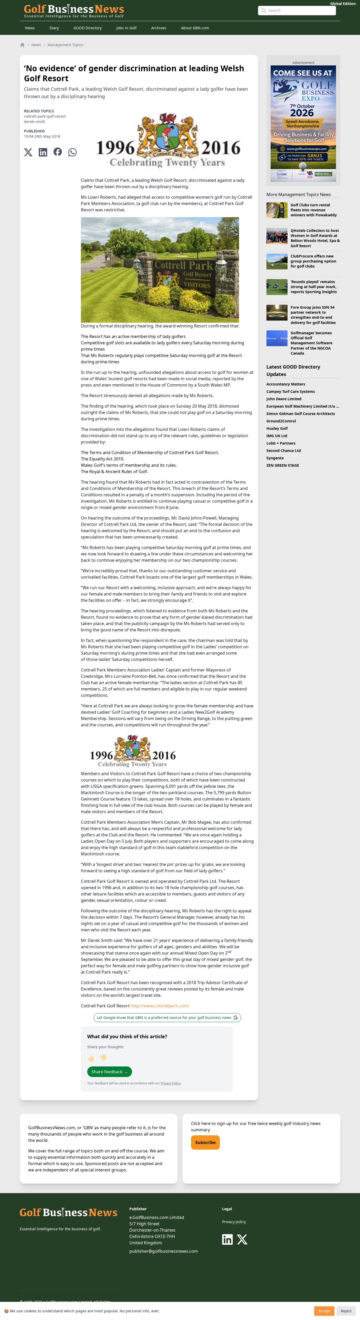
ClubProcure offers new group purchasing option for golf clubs (313, 261)
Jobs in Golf (126, 27)
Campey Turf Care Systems (290, 391)
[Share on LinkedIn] (43, 152)
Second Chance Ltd (283, 450)
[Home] (22, 44)
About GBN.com (195, 27)
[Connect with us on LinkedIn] (228, 1239)
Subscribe (205, 1142)
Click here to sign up (211, 1123)
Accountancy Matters (285, 384)
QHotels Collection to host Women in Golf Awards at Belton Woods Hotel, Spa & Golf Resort (315, 238)
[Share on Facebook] (57, 152)
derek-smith (34, 121)
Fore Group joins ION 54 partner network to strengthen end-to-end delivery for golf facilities (313, 315)
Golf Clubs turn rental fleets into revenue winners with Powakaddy (314, 210)
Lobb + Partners (280, 443)
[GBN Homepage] (137, 10)
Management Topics (65, 44)
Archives (158, 27)
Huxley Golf (277, 428)
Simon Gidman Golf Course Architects (300, 413)
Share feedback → (109, 1072)
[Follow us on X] (242, 1239)
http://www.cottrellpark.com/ (160, 1006)
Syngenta (275, 457)
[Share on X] (28, 152)
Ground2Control (281, 420)
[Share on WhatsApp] (72, 152)
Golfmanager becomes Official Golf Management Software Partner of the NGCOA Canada (311, 343)
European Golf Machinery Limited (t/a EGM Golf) (310, 406)
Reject (346, 1310)
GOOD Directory (88, 27)
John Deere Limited (283, 398)
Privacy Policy (171, 1083)
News (30, 27)
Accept (324, 1310)
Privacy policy (234, 1221)
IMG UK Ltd (276, 435)
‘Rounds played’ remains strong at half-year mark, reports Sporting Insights (314, 286)
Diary (54, 27)
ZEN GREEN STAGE (282, 465)
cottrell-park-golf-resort (45, 116)
